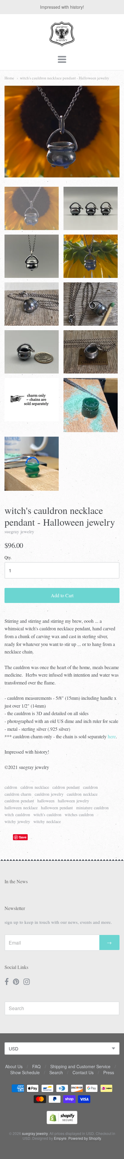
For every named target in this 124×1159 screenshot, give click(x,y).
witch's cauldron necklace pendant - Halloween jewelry (64, 78)
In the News (16, 881)
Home (9, 78)
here (112, 736)
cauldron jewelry (49, 794)
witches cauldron (79, 814)
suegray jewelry (19, 531)
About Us (14, 1066)
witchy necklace (47, 821)
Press (108, 1072)
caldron (11, 787)
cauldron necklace (82, 794)
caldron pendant (66, 787)
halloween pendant (57, 807)
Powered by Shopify (84, 1138)
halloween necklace (21, 807)
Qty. (8, 557)
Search (56, 1072)
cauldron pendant (19, 801)
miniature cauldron (92, 807)
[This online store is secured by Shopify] (62, 1122)
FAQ (36, 1066)
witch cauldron (17, 814)
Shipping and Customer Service (80, 1066)
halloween (45, 801)
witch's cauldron (47, 814)
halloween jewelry (73, 801)
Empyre (60, 1138)
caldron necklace (34, 787)
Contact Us (83, 1072)
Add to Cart (62, 595)
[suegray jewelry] (62, 44)
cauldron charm (18, 794)
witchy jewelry (17, 821)
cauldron (90, 787)
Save (22, 837)
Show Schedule (25, 1072)
